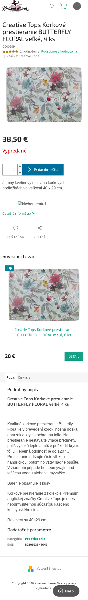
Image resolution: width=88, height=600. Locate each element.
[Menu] (77, 6)
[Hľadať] (51, 6)
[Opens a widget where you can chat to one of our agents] (66, 591)
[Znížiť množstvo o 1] (19, 172)
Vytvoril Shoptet (49, 569)
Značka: (23, 56)
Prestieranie (35, 538)
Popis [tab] (11, 377)
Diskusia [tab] (24, 377)
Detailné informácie (16, 213)
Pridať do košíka (46, 169)
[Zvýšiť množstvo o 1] (19, 167)
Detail (73, 356)
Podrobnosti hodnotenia (59, 51)
